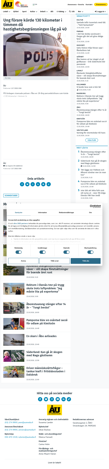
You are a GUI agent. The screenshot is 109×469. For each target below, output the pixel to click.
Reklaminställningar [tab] (66, 212)
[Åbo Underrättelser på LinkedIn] (63, 399)
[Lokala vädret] (34, 4)
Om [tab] (90, 212)
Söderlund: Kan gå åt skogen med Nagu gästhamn (94, 163)
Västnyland (82, 130)
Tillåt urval (54, 261)
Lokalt (5, 11)
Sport (24, 11)
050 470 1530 (11, 437)
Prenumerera (101, 5)
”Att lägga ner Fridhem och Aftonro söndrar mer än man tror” (93, 174)
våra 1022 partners (20, 223)
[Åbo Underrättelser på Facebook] (40, 399)
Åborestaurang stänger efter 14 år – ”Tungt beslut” (93, 154)
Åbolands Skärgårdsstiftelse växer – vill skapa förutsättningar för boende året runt (91, 77)
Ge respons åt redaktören (14, 166)
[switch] (42, 252)
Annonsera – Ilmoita (76, 4)
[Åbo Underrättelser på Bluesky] (46, 399)
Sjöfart (16, 11)
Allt (52, 11)
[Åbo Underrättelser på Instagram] (52, 399)
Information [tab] (42, 212)
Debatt (43, 11)
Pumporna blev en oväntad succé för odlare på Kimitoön (92, 124)
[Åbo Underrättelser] (54, 410)
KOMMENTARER (11, 196)
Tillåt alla (85, 261)
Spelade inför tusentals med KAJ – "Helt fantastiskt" (91, 25)
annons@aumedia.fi (26, 429)
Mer (79, 11)
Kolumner (81, 85)
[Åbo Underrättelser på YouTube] (58, 399)
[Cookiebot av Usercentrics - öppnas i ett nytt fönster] (91, 206)
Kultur (32, 11)
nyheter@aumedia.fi (27, 437)
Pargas (80, 31)
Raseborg (81, 93)
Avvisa (23, 261)
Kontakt (89, 4)
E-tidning (60, 11)
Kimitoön (81, 119)
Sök (73, 11)
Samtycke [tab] (18, 212)
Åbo (78, 107)
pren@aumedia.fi (25, 422)
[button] (100, 11)
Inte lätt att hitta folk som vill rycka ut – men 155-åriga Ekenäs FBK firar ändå (93, 194)
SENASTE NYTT (83, 16)
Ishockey (81, 45)
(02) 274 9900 (11, 422)
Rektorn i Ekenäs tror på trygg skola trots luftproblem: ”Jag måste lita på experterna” (90, 100)
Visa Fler (92, 140)
